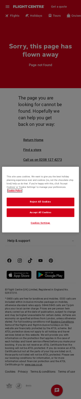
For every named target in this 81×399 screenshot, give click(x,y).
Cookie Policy (15, 190)
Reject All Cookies (40, 201)
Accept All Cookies (40, 212)
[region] (40, 199)
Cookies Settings (40, 222)
